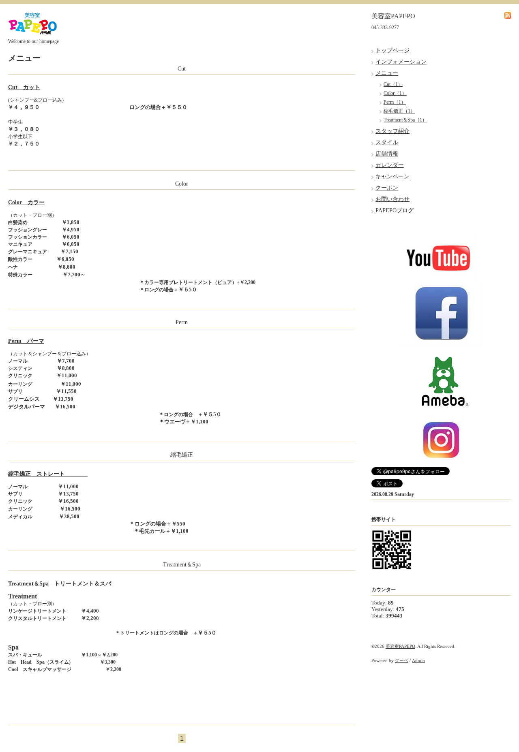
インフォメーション (401, 62)
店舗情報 (386, 154)
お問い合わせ (392, 199)
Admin (418, 660)
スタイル (386, 142)
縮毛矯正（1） (399, 111)
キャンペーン (392, 176)
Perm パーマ (26, 341)
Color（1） (395, 93)
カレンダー (389, 165)
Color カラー (26, 202)
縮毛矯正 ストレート (48, 474)
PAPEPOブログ (394, 210)
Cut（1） (393, 84)
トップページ (392, 50)
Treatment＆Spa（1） (405, 120)
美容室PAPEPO (400, 646)
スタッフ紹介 (392, 131)
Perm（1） (395, 102)
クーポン (386, 188)
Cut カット (24, 87)
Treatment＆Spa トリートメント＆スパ (59, 584)
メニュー (386, 73)
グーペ (401, 660)
